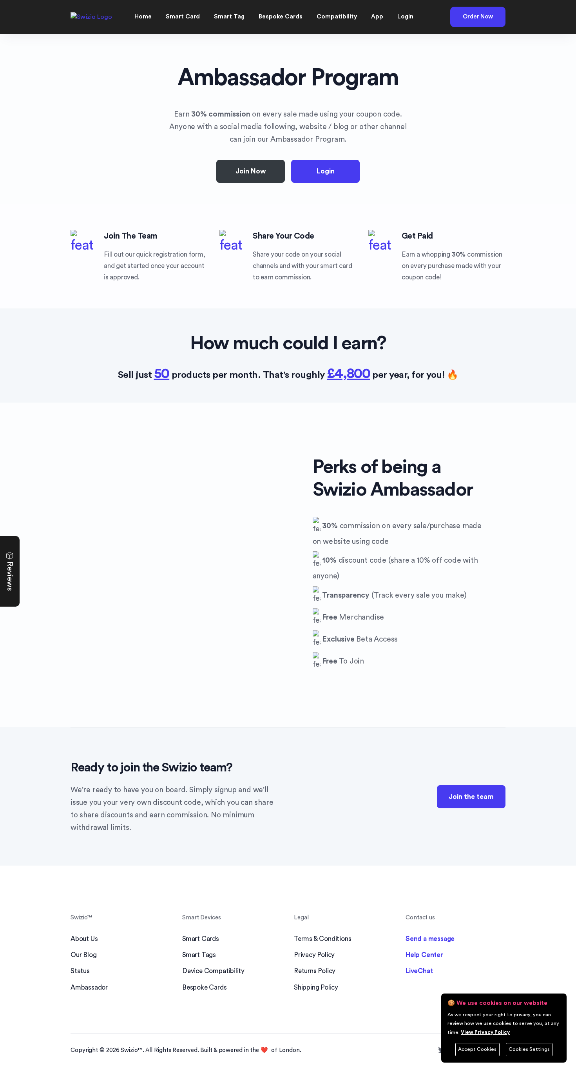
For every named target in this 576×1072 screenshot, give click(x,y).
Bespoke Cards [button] (280, 17)
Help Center (424, 955)
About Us (84, 938)
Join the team (471, 796)
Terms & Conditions (322, 938)
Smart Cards (200, 938)
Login (326, 171)
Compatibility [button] (337, 17)
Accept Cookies (477, 1049)
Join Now (250, 171)
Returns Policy (314, 971)
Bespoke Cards (204, 987)
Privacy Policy (314, 955)
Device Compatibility (213, 971)
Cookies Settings (529, 1049)
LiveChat (419, 971)
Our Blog (83, 955)
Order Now (478, 17)
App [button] (377, 17)
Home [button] (143, 17)
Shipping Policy (316, 987)
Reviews (10, 575)
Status (80, 971)
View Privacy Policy (485, 1032)
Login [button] (405, 17)
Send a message (430, 938)
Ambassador (89, 987)
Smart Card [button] (183, 17)
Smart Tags (199, 955)
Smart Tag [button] (229, 17)
